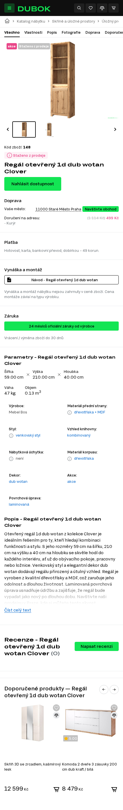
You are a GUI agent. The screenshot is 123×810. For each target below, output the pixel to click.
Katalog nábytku (31, 21)
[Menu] (9, 8)
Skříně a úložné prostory (73, 21)
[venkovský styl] (11, 435)
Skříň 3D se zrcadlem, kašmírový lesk (32, 766)
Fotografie (71, 32)
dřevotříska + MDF (89, 412)
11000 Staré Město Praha (58, 209)
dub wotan (18, 481)
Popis (52, 32)
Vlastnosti (33, 32)
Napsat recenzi (97, 646)
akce (71, 481)
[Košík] (113, 8)
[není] (11, 459)
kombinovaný (78, 435)
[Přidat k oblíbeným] (56, 707)
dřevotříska (84, 458)
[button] (7, 129)
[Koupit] (56, 789)
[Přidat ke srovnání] (56, 715)
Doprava (92, 32)
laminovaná (19, 504)
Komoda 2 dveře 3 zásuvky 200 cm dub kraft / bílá (89, 766)
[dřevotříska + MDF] (69, 412)
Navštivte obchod (100, 209)
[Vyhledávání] (79, 8)
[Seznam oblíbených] (91, 8)
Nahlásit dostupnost (32, 183)
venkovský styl (28, 435)
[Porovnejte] (102, 8)
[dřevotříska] (69, 459)
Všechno (12, 32)
